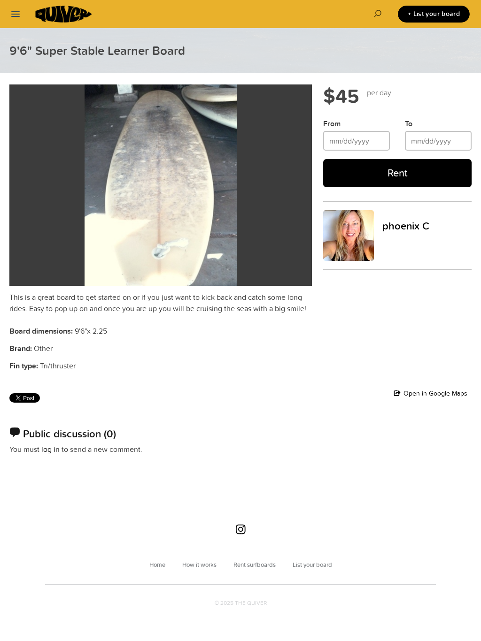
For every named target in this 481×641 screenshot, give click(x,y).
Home (157, 564)
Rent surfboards (254, 564)
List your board (312, 564)
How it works (199, 564)
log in (50, 449)
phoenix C (405, 225)
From (332, 123)
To (408, 123)
